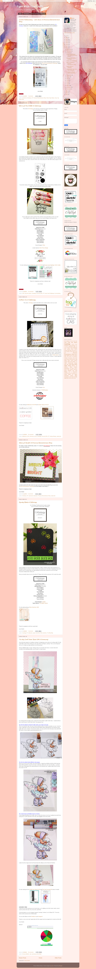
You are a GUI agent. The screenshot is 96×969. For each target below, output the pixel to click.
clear (76, 361)
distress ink (74, 365)
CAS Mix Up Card (33, 436)
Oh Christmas (47, 445)
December (69, 49)
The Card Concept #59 (47, 889)
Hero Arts (69, 350)
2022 (67, 37)
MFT (65, 352)
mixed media (67, 374)
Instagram (40, 916)
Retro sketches (43, 632)
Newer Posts (22, 958)
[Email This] (35, 96)
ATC (65, 341)
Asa (44, 387)
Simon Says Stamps (73, 355)
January (68, 88)
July (68, 78)
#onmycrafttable (25, 954)
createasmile (70, 363)
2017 (67, 46)
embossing (66, 368)
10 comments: (31, 952)
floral (73, 368)
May (68, 82)
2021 (67, 39)
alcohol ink (24, 97)
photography (66, 376)
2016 (67, 47)
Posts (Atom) (27, 960)
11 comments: (31, 291)
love (69, 373)
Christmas (29, 97)
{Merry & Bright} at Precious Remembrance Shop (35, 443)
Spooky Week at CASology (28, 502)
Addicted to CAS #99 (31, 404)
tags (72, 376)
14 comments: (31, 434)
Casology (34, 293)
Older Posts (58, 958)
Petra (44, 245)
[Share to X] (38, 96)
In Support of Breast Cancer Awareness (71, 73)
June (68, 80)
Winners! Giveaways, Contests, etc (38, 13)
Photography (26, 13)
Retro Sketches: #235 (34, 607)
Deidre (73, 18)
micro (76, 373)
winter (70, 378)
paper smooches (36, 632)
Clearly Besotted (72, 345)
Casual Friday (74, 344)
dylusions (66, 367)
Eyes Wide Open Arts (30, 6)
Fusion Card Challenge (49, 293)
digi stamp (74, 364)
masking (73, 373)
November (69, 51)
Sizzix (65, 356)
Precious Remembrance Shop (40, 97)
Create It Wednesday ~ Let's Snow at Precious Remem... (72, 55)
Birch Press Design (44, 247)
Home (20, 13)
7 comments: (30, 96)
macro (71, 373)
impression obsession (33, 495)
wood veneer (73, 378)
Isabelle (43, 601)
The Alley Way (50, 632)
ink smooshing (57, 293)
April (68, 83)
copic (30, 954)
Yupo (56, 97)
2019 (67, 42)
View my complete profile (69, 32)
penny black (38, 954)
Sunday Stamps (53, 436)
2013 (67, 94)
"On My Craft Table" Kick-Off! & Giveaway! (33, 639)
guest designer (67, 370)
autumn (72, 360)
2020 (67, 40)
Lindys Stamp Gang (73, 351)
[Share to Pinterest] (40, 96)
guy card (75, 370)
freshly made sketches (68, 369)
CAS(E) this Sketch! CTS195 (36, 265)
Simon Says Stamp (50, 97)
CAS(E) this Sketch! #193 (34, 889)
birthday (75, 360)
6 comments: (30, 493)
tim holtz (75, 376)
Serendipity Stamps (43, 603)
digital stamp (67, 365)
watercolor (59, 436)
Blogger (60, 965)
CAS (23, 293)
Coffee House (56, 354)
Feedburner (33, 916)
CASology (31, 108)
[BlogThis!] (37, 96)
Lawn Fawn (74, 350)
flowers (76, 368)
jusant (52, 965)
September (69, 75)
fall (70, 368)
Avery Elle (75, 341)
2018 (67, 44)
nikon (72, 374)
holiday (65, 371)
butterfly (65, 361)
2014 (67, 92)
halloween (30, 632)
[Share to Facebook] (39, 96)
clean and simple (71, 361)
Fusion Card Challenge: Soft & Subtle (52, 265)
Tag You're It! (70, 356)
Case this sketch (28, 293)
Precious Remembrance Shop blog (49, 63)
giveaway (34, 954)
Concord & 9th (39, 293)
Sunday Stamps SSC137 (43, 404)
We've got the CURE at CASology (30, 106)
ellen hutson (73, 367)
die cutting (69, 364)
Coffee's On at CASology (27, 300)
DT (32, 97)
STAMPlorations (44, 390)
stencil (70, 376)
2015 (67, 91)
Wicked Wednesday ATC (71, 359)
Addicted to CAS (25, 436)
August (68, 76)
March (68, 85)
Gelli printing (67, 349)
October (68, 52)
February (69, 87)
